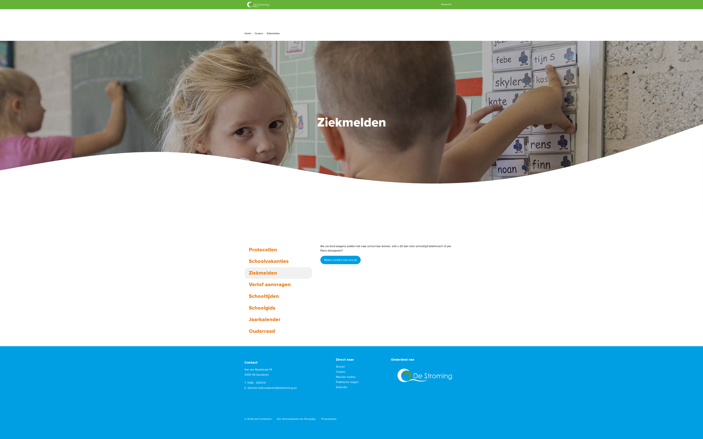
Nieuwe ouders (345, 377)
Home (247, 33)
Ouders (259, 33)
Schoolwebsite (290, 419)
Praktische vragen (347, 382)
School (340, 367)
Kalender (341, 387)
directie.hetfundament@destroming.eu (272, 388)
